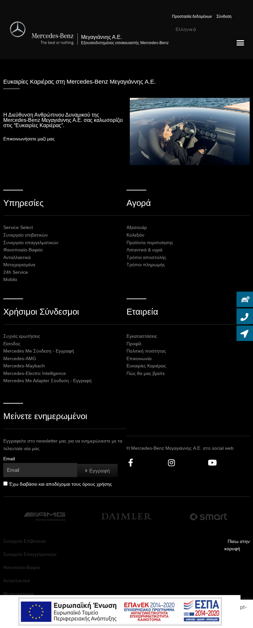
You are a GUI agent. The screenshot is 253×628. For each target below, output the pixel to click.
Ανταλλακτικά (16, 580)
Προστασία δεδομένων (192, 16)
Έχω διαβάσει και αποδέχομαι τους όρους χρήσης (60, 484)
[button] (240, 43)
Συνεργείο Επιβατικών (24, 541)
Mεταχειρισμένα (18, 593)
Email (9, 458)
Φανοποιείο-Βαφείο (21, 567)
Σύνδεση (224, 16)
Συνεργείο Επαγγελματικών (30, 554)
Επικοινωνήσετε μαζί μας (29, 138)
